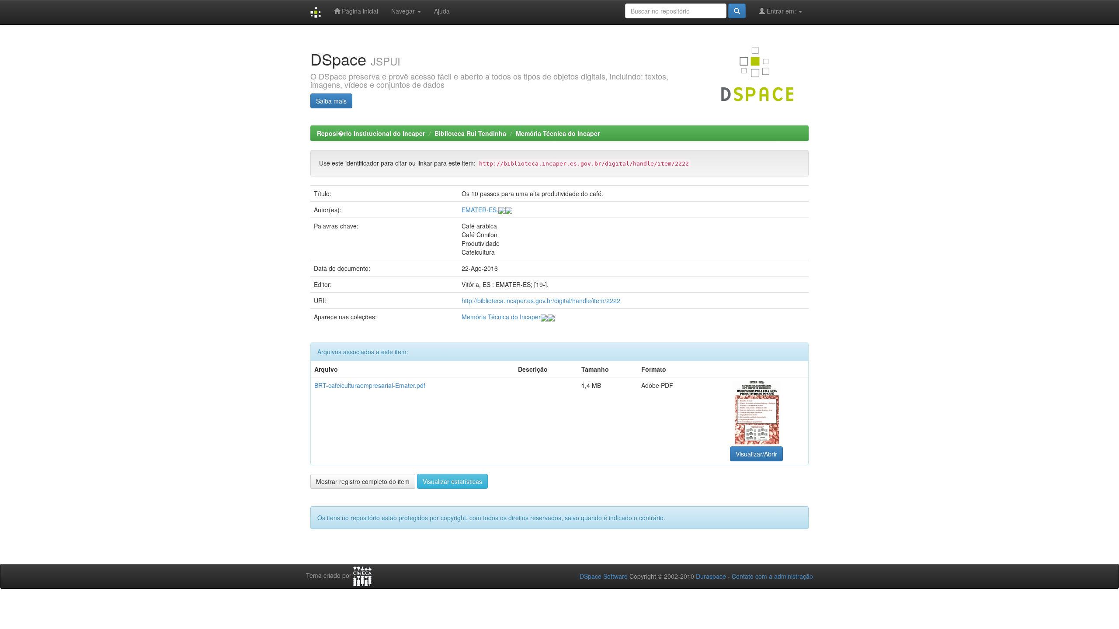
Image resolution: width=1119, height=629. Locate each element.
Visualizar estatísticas (452, 481)
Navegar (404, 11)
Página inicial (359, 11)
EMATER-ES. (480, 209)
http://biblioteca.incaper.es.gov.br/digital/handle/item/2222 (541, 300)
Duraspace (711, 576)
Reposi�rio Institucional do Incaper (371, 133)
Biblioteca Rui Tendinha (470, 133)
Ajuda (442, 11)
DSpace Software (604, 576)
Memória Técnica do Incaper (558, 133)
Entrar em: (781, 11)
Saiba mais (331, 101)
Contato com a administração (772, 576)
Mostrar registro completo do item (363, 481)
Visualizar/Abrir (756, 453)
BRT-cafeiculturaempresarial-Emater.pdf (369, 385)
